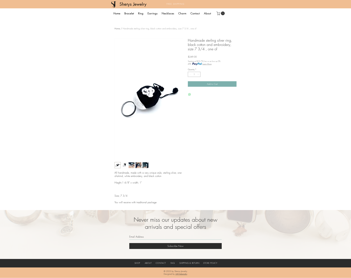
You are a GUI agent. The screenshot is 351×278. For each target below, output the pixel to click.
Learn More (207, 64)
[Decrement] (190, 74)
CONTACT (161, 263)
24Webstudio (181, 274)
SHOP (137, 263)
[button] (221, 13)
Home (117, 28)
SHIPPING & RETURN (189, 263)
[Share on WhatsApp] (189, 94)
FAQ (173, 263)
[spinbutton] (194, 74)
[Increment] (198, 74)
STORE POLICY (210, 263)
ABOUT (148, 263)
